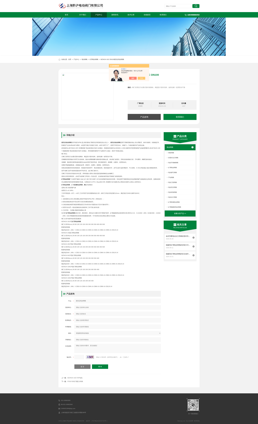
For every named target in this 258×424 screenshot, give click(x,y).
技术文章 (131, 15)
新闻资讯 (114, 15)
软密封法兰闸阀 (173, 157)
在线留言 (147, 15)
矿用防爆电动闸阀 (174, 202)
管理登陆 (197, 421)
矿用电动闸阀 (94, 59)
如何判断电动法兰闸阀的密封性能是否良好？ (178, 236)
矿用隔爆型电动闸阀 (174, 207)
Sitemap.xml (181, 421)
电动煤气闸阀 (172, 172)
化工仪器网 (189, 421)
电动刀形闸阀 (172, 182)
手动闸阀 (171, 177)
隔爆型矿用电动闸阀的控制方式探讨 (178, 245)
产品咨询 (144, 117)
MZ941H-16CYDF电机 (75, 378)
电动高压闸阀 (172, 187)
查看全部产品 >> (180, 213)
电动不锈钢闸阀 (173, 162)
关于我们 (82, 15)
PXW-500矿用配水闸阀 (75, 381)
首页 (66, 15)
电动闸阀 (84, 59)
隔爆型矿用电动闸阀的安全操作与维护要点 (178, 254)
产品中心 (98, 15)
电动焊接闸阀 (172, 192)
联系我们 (163, 15)
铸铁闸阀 (171, 153)
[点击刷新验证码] (90, 357)
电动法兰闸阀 (172, 197)
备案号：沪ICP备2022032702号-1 (96, 421)
